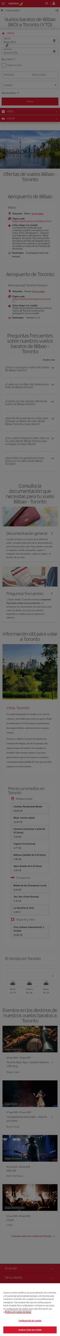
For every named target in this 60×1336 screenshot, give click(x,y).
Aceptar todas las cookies (30, 1329)
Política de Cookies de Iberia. (18, 1312)
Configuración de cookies (29, 1320)
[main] (30, 1309)
